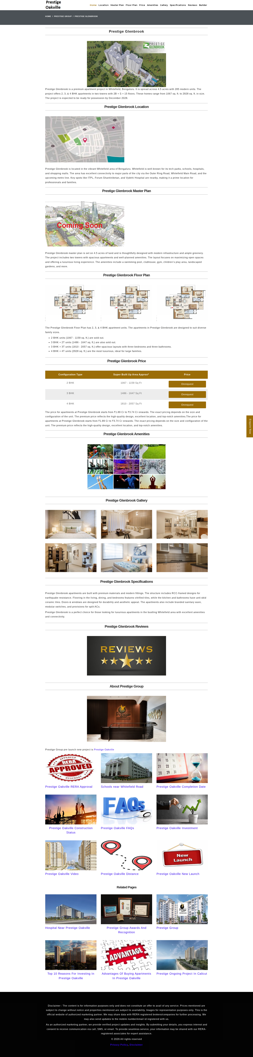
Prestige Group (63, 16)
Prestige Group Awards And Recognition (126, 930)
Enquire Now (250, 426)
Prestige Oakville (104, 749)
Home (93, 5)
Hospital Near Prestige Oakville (67, 927)
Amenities (152, 5)
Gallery (164, 5)
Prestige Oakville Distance (120, 873)
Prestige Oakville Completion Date (181, 786)
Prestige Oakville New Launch (178, 873)
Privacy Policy (119, 1045)
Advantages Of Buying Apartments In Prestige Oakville (126, 976)
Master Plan (117, 5)
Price (142, 5)
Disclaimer (136, 1045)
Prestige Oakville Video (62, 873)
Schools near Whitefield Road (122, 786)
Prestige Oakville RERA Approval (68, 786)
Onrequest (187, 384)
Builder (203, 5)
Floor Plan (131, 5)
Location (104, 5)
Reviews (192, 5)
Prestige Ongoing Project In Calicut (182, 973)
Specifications (178, 5)
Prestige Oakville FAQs (117, 828)
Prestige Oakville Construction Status (71, 830)
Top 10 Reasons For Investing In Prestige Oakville (70, 976)
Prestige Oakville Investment (177, 828)
